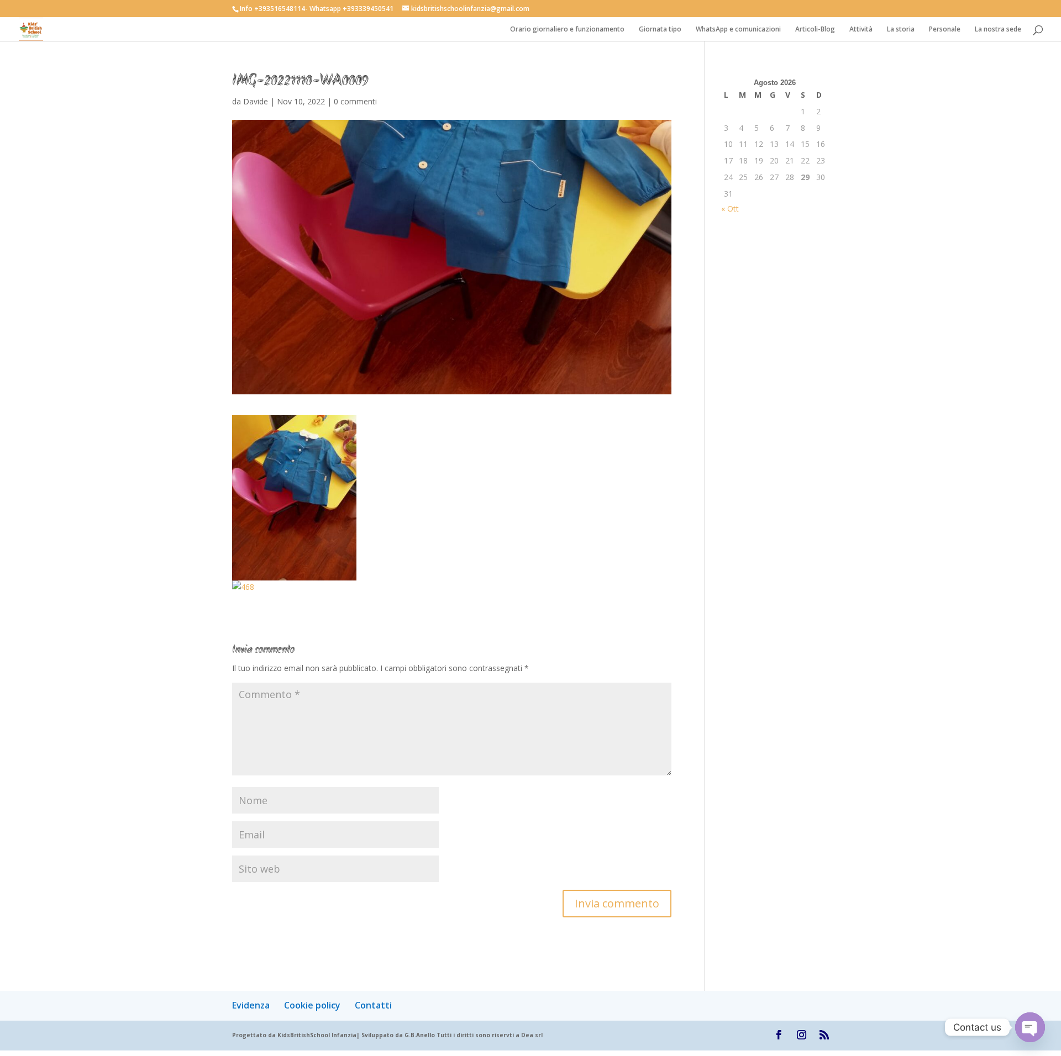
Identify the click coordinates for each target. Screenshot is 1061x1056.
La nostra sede (998, 29)
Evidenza (251, 1005)
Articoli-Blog (815, 29)
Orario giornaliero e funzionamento (567, 29)
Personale (944, 29)
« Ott (730, 208)
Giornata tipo (660, 29)
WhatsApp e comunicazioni (738, 29)
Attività (861, 29)
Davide (255, 101)
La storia (901, 29)
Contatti (373, 1005)
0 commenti (355, 101)
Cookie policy (312, 1005)
